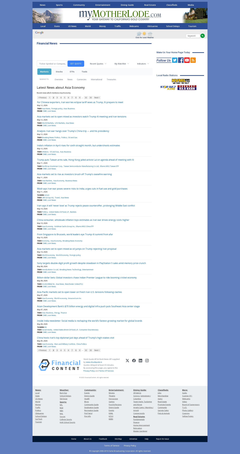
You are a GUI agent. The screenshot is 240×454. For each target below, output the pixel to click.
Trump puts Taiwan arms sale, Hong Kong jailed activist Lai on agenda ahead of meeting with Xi (85, 159)
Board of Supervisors (190, 404)
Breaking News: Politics (51, 137)
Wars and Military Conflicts (64, 344)
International (96, 79)
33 (91, 97)
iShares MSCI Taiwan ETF (109, 166)
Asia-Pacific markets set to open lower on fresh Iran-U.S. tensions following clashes (79, 292)
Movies (112, 393)
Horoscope (113, 399)
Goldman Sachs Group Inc (64, 226)
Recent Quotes (96, 63)
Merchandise (163, 396)
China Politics (81, 344)
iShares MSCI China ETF (85, 226)
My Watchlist (120, 63)
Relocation (137, 428)
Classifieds (171, 4)
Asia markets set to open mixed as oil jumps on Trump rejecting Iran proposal (76, 248)
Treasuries (111, 79)
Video (184, 402)
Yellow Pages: (187, 416)
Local (43, 26)
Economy (45, 241)
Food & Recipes (115, 404)
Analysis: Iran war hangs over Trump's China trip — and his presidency (73, 131)
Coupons (185, 413)
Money (102, 26)
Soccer (62, 416)
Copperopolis (139, 413)
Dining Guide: (140, 390)
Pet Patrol (88, 413)
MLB (61, 408)
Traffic (117, 26)
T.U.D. (184, 407)
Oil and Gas (72, 137)
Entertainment (102, 4)
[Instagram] (147, 365)
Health (87, 399)
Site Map (118, 439)
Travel (57, 197)
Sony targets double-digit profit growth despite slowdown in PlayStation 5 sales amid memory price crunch (91, 263)
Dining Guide (127, 4)
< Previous (42, 97)
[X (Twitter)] (127, 365)
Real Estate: (139, 416)
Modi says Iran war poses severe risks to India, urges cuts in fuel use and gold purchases (82, 188)
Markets (44, 71)
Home (73, 439)
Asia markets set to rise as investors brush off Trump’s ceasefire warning (74, 174)
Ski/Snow (63, 399)
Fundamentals (139, 419)
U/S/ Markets (60, 123)
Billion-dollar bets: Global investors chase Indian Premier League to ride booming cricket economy (87, 277)
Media (191, 4)
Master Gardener (140, 431)
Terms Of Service (106, 371)
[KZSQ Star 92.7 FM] (167, 87)
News (42, 4)
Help (146, 439)
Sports (59, 4)
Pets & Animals (164, 413)
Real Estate (150, 4)
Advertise (133, 439)
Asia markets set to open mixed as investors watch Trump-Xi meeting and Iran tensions (81, 116)
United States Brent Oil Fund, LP (65, 330)
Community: (90, 390)
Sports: (63, 402)
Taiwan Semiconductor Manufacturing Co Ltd (81, 166)
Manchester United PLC (74, 284)
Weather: (64, 390)
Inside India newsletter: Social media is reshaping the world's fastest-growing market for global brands (89, 320)
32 (86, 97)
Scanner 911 (187, 396)
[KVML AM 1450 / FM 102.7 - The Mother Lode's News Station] (181, 80)
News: (38, 390)
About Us (87, 439)
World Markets (48, 123)
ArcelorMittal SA (48, 284)
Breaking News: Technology (70, 269)
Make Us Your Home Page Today (173, 52)
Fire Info (87, 416)
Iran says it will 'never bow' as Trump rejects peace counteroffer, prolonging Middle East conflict (86, 205)
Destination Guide (91, 407)
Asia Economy (58, 180)
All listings (137, 393)
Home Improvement (141, 425)
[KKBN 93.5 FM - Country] (187, 87)
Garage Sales (163, 410)
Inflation (45, 152)
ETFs (72, 71)
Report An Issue (162, 439)
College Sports (66, 419)
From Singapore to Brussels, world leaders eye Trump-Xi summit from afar (75, 234)
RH (46, 327)
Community (79, 4)
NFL (61, 405)
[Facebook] (134, 365)
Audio (184, 393)
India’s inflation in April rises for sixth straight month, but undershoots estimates (78, 145)
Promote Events (164, 404)
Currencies (81, 79)
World (88, 26)
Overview (59, 79)
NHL (61, 413)
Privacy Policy (89, 371)
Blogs (86, 402)
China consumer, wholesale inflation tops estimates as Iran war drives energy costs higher (83, 219)
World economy (48, 255)
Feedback (103, 439)
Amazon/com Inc (74, 298)
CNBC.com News (49, 111)
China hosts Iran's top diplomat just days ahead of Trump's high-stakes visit (75, 337)
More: (185, 390)
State (57, 26)
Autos (160, 399)
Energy (57, 313)
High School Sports (67, 422)
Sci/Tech (38, 419)
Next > (96, 97)
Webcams (134, 26)
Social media (47, 330)
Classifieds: (163, 390)
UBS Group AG (48, 197)
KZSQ (111, 416)
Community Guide (91, 404)
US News (72, 26)
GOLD (47, 195)
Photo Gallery (187, 410)
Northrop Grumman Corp (52, 166)
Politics (64, 137)
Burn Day (63, 393)
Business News (71, 180)
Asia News (46, 108)
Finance (64, 313)
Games (111, 402)
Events (87, 393)
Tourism (192, 26)
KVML (111, 413)
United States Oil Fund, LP (59, 212)
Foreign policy (56, 108)
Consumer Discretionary (88, 330)
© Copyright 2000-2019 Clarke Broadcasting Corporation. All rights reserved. (120, 451)
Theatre (112, 396)
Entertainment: (116, 390)
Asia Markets (47, 180)
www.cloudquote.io (94, 362)
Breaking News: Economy (72, 241)
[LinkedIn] (140, 365)
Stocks (59, 71)
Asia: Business (69, 108)
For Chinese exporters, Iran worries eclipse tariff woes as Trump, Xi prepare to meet (80, 102)
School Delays (173, 26)
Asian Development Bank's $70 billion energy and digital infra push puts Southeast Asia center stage (88, 306)
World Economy (62, 255)
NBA (61, 411)
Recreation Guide (91, 410)
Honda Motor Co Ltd (50, 269)
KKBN (111, 419)
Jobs (159, 393)
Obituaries (152, 26)
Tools (84, 71)
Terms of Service (111, 445)
